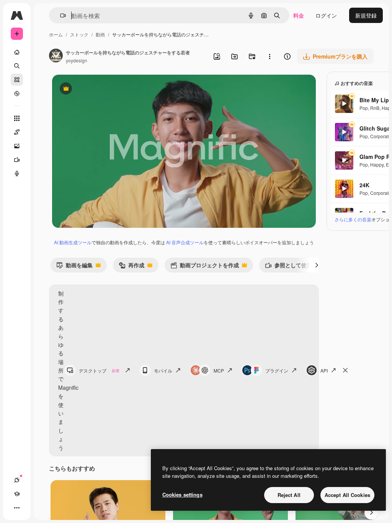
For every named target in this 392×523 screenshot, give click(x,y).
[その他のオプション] (269, 56)
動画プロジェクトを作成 (204, 266)
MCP (219, 370)
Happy (377, 164)
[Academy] (17, 494)
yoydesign (76, 60)
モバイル (163, 370)
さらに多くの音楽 (353, 219)
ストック (79, 34)
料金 (298, 15)
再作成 (131, 266)
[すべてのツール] (17, 118)
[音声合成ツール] (17, 173)
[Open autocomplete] (59, 15)
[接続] (17, 480)
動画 (100, 34)
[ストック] (17, 80)
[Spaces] (17, 132)
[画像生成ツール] (17, 146)
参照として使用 (288, 266)
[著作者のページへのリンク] (56, 56)
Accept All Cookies (347, 494)
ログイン (326, 15)
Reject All (289, 494)
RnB (374, 108)
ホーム (56, 34)
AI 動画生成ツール (72, 242)
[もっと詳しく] (17, 93)
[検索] (17, 66)
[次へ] (316, 265)
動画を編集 (74, 266)
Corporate (380, 136)
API (324, 370)
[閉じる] (345, 370)
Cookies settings (182, 494)
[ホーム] (17, 52)
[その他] (17, 508)
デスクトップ (99, 370)
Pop (363, 108)
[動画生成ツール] (17, 160)
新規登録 (366, 15)
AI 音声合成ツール (185, 242)
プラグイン (276, 370)
